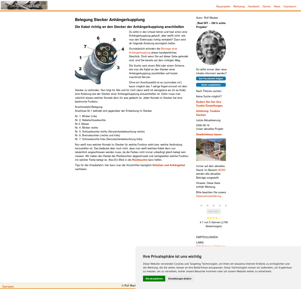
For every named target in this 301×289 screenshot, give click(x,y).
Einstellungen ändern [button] (179, 278)
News (277, 6)
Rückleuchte (140, 160)
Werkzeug (239, 6)
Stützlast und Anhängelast (168, 165)
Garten (267, 6)
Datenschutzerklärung (208, 196)
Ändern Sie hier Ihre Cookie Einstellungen (209, 103)
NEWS (222, 170)
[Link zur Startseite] (24, 5)
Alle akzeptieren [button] (154, 278)
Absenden (214, 211)
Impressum (289, 6)
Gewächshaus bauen (209, 134)
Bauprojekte (223, 6)
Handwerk (253, 6)
